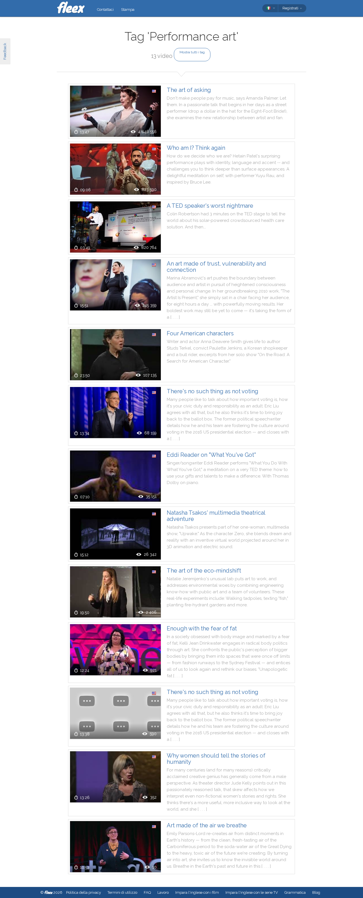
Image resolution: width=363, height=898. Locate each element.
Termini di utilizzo (122, 892)
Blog (316, 892)
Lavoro (163, 892)
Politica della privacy (83, 892)
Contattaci (105, 9)
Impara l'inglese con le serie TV (251, 892)
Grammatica (295, 892)
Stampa (127, 9)
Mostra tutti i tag (192, 52)
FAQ (147, 892)
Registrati (290, 8)
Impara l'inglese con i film (197, 892)
